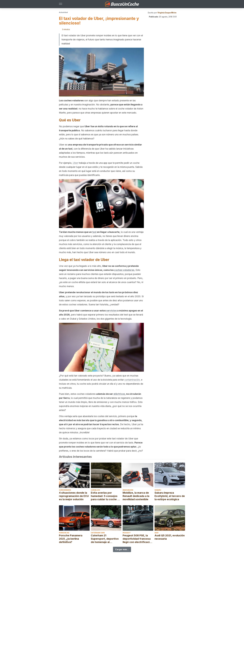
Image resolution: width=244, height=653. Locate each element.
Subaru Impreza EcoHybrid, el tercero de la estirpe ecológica (170, 496)
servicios (111, 310)
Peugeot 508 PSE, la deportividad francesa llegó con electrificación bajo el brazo (138, 539)
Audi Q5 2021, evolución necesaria (170, 537)
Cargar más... (122, 549)
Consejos (95, 490)
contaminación (132, 379)
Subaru (158, 490)
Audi (156, 533)
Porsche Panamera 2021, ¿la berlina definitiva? (70, 539)
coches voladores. (124, 270)
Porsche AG (64, 533)
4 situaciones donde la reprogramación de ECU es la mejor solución (74, 496)
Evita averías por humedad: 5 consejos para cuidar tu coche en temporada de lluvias (105, 496)
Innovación (128, 490)
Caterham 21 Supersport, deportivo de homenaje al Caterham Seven (105, 539)
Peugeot (127, 533)
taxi (94, 232)
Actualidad (63, 12)
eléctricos (119, 394)
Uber (75, 163)
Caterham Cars (98, 533)
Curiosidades (65, 490)
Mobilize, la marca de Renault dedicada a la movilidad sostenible (136, 496)
